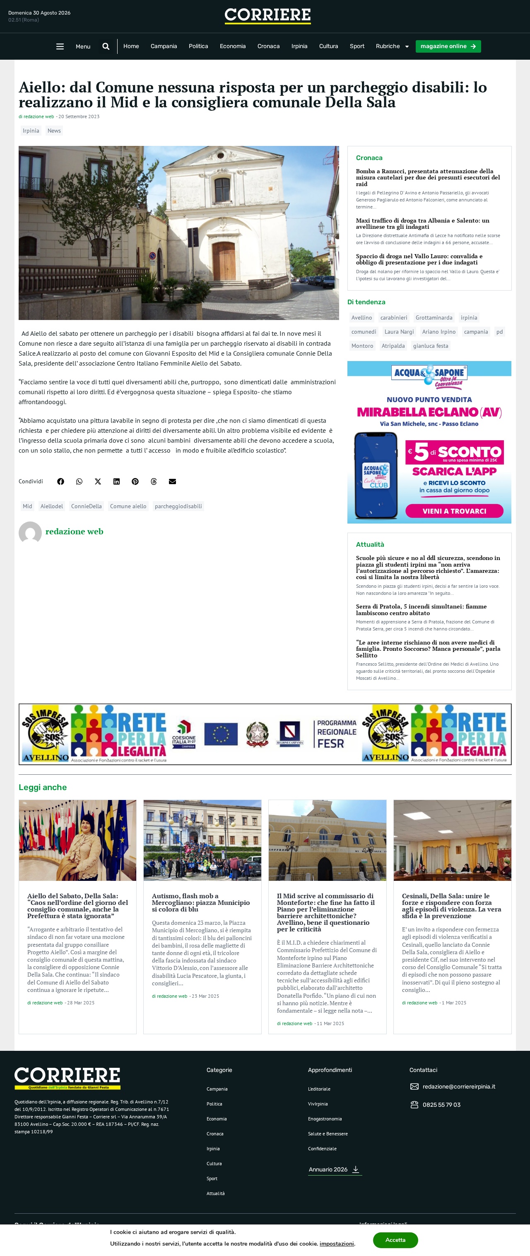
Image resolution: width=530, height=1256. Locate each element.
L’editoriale (319, 1089)
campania (476, 332)
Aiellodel (52, 506)
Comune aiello (128, 506)
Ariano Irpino (439, 332)
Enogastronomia (325, 1118)
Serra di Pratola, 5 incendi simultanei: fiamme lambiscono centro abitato (421, 609)
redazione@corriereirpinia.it (459, 1086)
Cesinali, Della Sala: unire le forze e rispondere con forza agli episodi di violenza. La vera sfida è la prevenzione (451, 905)
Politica (198, 46)
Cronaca (269, 46)
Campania (164, 46)
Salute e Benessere (328, 1133)
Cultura (328, 46)
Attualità (216, 1193)
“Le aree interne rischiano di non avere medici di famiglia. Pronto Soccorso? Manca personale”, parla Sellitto (428, 648)
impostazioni (337, 1244)
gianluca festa (430, 346)
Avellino (362, 317)
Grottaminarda (434, 317)
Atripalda (393, 346)
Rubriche (388, 46)
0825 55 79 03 (441, 1104)
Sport (357, 46)
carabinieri (394, 317)
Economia (233, 46)
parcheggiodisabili (178, 506)
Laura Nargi (399, 332)
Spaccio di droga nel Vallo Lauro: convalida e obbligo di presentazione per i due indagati (419, 259)
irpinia (469, 317)
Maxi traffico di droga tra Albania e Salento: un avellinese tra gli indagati (422, 223)
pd (499, 332)
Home (131, 46)
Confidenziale (322, 1148)
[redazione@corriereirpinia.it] (414, 1086)
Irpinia (300, 46)
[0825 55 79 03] (414, 1105)
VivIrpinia (318, 1104)
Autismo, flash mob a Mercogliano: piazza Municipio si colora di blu (201, 902)
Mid (27, 506)
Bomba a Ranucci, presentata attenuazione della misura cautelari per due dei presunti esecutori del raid (428, 177)
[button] (106, 46)
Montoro (362, 346)
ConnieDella (86, 506)
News (54, 130)
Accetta (395, 1240)
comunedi (364, 332)
